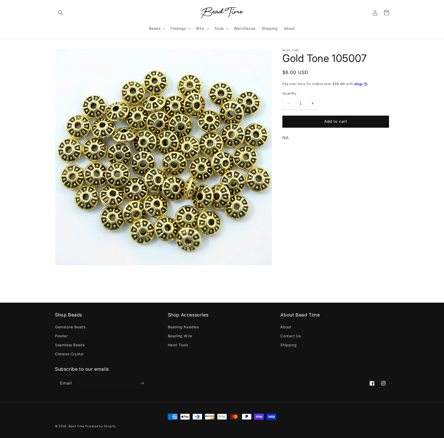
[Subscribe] (141, 383)
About (285, 327)
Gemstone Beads (70, 327)
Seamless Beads (70, 345)
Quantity (289, 93)
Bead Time (77, 426)
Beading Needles (183, 327)
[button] (60, 12)
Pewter (61, 336)
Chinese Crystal (69, 354)
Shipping (288, 345)
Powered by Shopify (100, 426)
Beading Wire (180, 336)
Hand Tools (178, 345)
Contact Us (290, 336)
